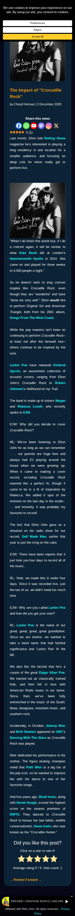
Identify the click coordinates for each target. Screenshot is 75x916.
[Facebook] (18, 125)
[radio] (21, 859)
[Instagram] (48, 125)
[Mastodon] (41, 125)
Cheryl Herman (24, 104)
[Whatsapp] (26, 125)
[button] (66, 901)
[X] (56, 125)
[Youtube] (33, 125)
